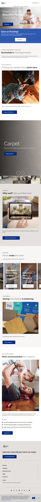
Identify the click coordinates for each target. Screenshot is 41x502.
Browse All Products (8, 112)
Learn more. (8, 500)
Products (5, 465)
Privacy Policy (20, 493)
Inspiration (5, 468)
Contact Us (6, 432)
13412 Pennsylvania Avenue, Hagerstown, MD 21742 (11, 482)
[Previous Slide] (18, 173)
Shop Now (7, 24)
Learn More (19, 39)
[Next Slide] (23, 173)
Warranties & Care (7, 471)
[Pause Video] (36, 226)
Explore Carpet (9, 153)
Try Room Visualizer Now (10, 237)
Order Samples (8, 342)
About (4, 474)
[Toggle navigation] (39, 3)
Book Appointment (10, 456)
